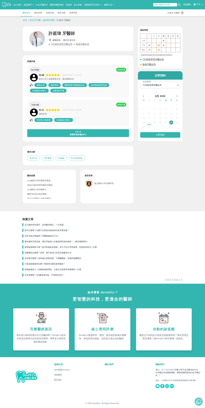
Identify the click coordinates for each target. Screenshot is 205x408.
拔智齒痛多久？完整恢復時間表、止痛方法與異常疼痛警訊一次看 (53, 269)
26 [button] (160, 122)
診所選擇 (147, 81)
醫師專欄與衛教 (57, 5)
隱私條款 (58, 380)
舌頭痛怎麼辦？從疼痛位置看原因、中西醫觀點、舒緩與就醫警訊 (53, 258)
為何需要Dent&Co (62, 370)
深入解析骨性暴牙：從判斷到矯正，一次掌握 (44, 225)
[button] (144, 96)
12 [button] (160, 113)
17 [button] (149, 118)
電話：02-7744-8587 (164, 370)
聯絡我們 (159, 364)
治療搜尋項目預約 (92, 5)
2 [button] (143, 109)
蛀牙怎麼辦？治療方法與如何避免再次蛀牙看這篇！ (47, 230)
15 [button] (177, 113)
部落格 (69, 5)
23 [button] (144, 122)
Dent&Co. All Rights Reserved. (106, 403)
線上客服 (78, 5)
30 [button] (144, 127)
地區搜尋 (28, 5)
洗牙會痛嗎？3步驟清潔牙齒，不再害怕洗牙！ (45, 275)
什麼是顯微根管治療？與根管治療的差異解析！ (45, 264)
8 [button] (176, 109)
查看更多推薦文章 (174, 280)
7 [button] (171, 109)
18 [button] (155, 118)
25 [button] (155, 122)
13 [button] (166, 113)
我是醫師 (187, 4)
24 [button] (149, 122)
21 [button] (171, 118)
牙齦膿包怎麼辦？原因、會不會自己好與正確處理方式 (48, 253)
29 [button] (177, 122)
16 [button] (144, 118)
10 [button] (149, 113)
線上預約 (17, 5)
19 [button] (160, 118)
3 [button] (149, 109)
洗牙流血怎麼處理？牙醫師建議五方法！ (42, 236)
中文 (199, 4)
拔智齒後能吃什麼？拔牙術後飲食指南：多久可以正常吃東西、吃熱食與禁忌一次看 (61, 247)
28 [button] (171, 122)
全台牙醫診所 (42, 5)
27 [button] (166, 122)
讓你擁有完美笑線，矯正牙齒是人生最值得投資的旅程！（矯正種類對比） (57, 241)
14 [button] (171, 113)
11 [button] (155, 113)
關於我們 (109, 364)
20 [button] (166, 118)
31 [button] (149, 127)
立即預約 (160, 135)
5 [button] (160, 109)
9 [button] (143, 113)
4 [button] (154, 109)
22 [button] (177, 118)
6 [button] (165, 109)
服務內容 (58, 364)
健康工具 (108, 5)
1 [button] (176, 105)
